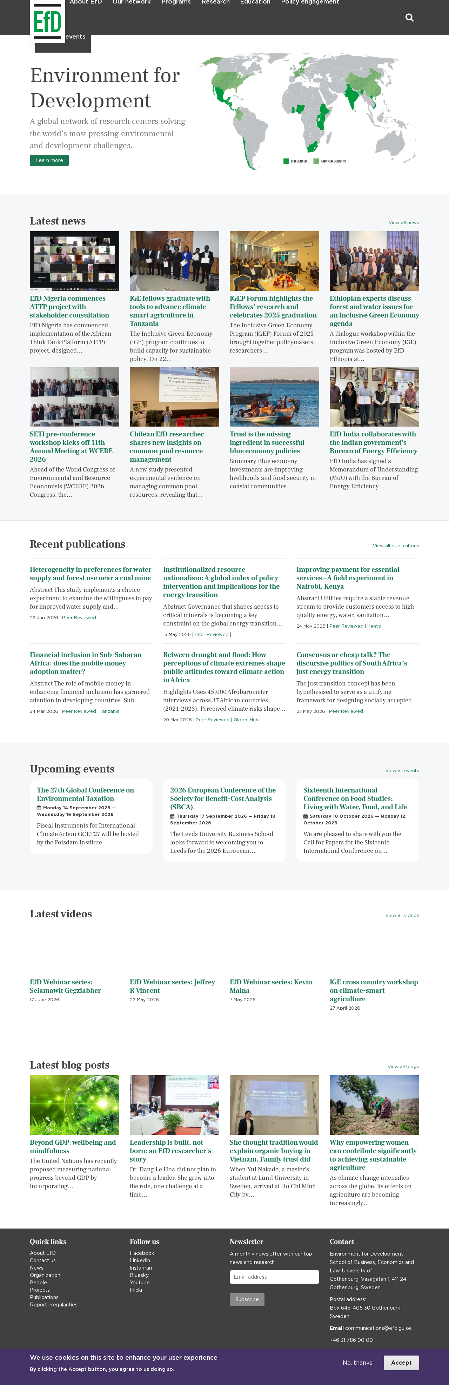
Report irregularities (54, 1304)
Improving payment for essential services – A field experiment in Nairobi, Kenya (348, 578)
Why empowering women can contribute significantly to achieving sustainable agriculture (373, 1155)
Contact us (43, 1260)
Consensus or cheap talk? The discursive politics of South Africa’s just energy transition (351, 663)
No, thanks (358, 1362)
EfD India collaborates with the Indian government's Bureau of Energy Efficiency (373, 443)
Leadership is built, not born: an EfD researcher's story (170, 1151)
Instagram (142, 1268)
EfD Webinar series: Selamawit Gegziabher (65, 986)
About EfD (43, 1253)
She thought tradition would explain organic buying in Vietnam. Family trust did (274, 1151)
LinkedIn (140, 1260)
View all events (402, 770)
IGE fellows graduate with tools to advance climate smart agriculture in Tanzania (170, 311)
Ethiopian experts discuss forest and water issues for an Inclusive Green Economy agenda (374, 311)
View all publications (396, 545)
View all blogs (403, 1066)
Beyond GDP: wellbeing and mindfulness (73, 1147)
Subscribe (247, 1299)
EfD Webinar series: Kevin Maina (271, 986)
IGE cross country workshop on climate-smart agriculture (374, 991)
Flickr (136, 1290)
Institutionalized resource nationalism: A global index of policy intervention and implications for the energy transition (221, 582)
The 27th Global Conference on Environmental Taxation (85, 794)
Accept (401, 1362)
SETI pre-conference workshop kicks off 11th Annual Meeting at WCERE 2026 (71, 447)
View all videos (402, 915)
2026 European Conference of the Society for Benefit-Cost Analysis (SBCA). (223, 799)
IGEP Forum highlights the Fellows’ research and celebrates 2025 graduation (273, 307)
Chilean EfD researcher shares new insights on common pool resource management (167, 447)
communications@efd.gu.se (378, 1328)
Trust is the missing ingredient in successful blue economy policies (267, 443)
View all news (404, 222)
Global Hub (246, 719)
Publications (44, 1297)
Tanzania (110, 711)
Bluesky (139, 1275)
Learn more (49, 160)
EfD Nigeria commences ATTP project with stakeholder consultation (69, 307)
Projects (40, 1290)
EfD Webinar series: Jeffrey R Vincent (172, 986)
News (36, 1268)
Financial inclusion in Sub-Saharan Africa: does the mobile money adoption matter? (86, 663)
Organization (45, 1275)
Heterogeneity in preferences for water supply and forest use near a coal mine (91, 574)
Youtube (140, 1282)
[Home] (31, 17)
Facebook (142, 1253)
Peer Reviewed (79, 617)
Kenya (374, 626)
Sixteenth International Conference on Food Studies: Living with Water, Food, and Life (355, 799)
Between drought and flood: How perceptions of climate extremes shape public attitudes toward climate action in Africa (224, 667)
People (38, 1282)
